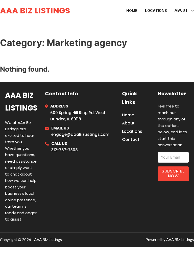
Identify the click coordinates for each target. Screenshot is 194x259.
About (128, 123)
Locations (156, 10)
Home (131, 10)
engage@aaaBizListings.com (80, 134)
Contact (130, 139)
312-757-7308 (64, 150)
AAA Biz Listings (35, 10)
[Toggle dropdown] (192, 11)
